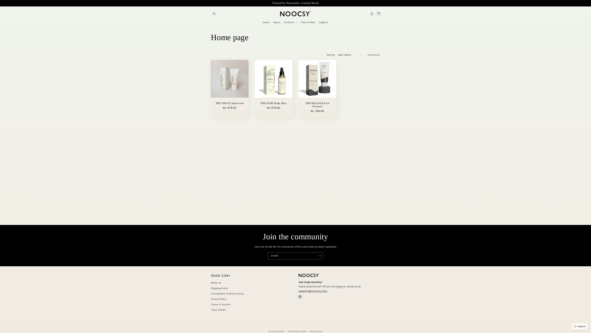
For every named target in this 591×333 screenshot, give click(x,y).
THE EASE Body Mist (274, 103)
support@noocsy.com (313, 291)
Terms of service (221, 304)
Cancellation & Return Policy (227, 293)
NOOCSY (280, 331)
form (339, 286)
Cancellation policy (297, 331)
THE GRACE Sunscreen (230, 103)
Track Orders (218, 309)
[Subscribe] (319, 255)
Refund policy (316, 331)
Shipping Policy (219, 288)
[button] (214, 13)
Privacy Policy (219, 299)
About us (216, 282)
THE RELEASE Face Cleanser (317, 105)
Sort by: (331, 54)
